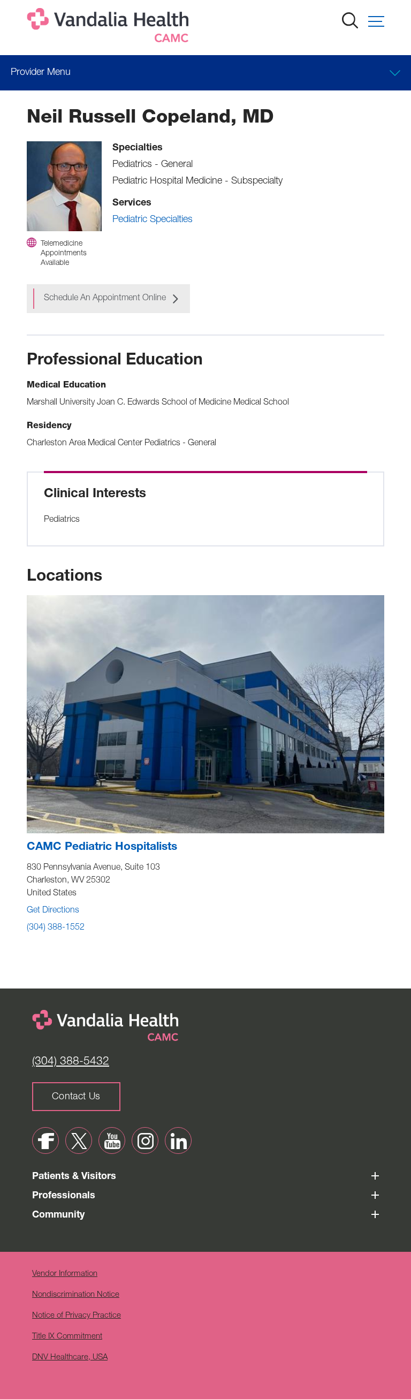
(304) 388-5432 (70, 1062)
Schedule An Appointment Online (105, 298)
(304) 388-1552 (56, 928)
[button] (376, 21)
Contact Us (76, 1097)
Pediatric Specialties (152, 220)
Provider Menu (41, 73)
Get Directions (53, 911)
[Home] (110, 27)
